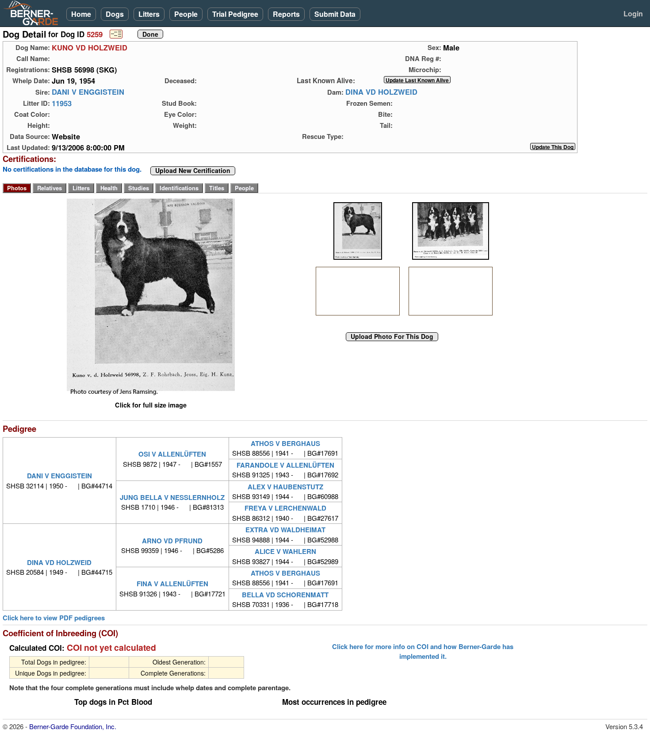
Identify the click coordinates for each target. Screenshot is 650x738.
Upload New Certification (192, 170)
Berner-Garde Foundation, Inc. (72, 726)
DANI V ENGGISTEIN (88, 92)
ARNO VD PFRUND (172, 541)
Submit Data (335, 14)
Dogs (115, 14)
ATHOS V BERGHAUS (285, 443)
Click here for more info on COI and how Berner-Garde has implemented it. (422, 651)
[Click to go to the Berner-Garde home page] (33, 12)
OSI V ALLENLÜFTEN (172, 454)
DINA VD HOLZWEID (381, 92)
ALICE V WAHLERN (285, 551)
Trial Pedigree (235, 14)
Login (633, 13)
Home (81, 14)
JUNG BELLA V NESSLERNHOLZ (172, 497)
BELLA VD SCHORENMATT (285, 595)
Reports (286, 14)
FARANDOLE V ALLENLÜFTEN (285, 465)
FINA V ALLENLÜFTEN (172, 583)
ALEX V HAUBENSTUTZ (285, 487)
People (186, 14)
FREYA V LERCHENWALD (285, 508)
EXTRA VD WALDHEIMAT (285, 529)
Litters (149, 14)
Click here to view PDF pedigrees (54, 618)
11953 (62, 103)
